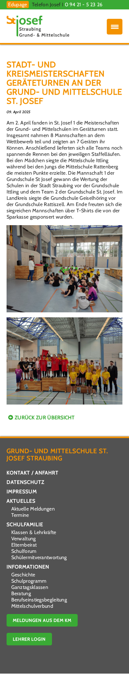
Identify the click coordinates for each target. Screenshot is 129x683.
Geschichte (23, 575)
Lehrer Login (29, 639)
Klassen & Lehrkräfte (33, 532)
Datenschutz (25, 482)
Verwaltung (23, 539)
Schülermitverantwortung (39, 557)
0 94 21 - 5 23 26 (84, 5)
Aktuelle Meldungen (33, 509)
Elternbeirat (24, 545)
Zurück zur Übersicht (45, 418)
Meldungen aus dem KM (42, 620)
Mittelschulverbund (32, 606)
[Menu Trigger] (114, 26)
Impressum (22, 492)
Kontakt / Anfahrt (33, 473)
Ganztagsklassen (30, 587)
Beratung (21, 593)
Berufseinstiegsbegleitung (39, 600)
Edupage (17, 5)
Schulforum (24, 551)
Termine (20, 515)
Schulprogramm (29, 581)
